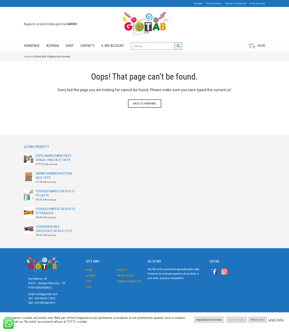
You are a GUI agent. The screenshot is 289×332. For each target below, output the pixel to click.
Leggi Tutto (276, 320)
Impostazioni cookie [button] (209, 319)
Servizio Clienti (32, 2)
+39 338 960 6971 (44, 302)
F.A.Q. (89, 287)
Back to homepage (144, 103)
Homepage (32, 46)
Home (27, 56)
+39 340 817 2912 (44, 298)
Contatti (87, 46)
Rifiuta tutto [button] (258, 319)
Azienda (52, 46)
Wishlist (198, 3)
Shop (70, 46)
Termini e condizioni (235, 3)
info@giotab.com (47, 294)
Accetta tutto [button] (237, 319)
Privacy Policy (213, 3)
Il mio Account (257, 3)
